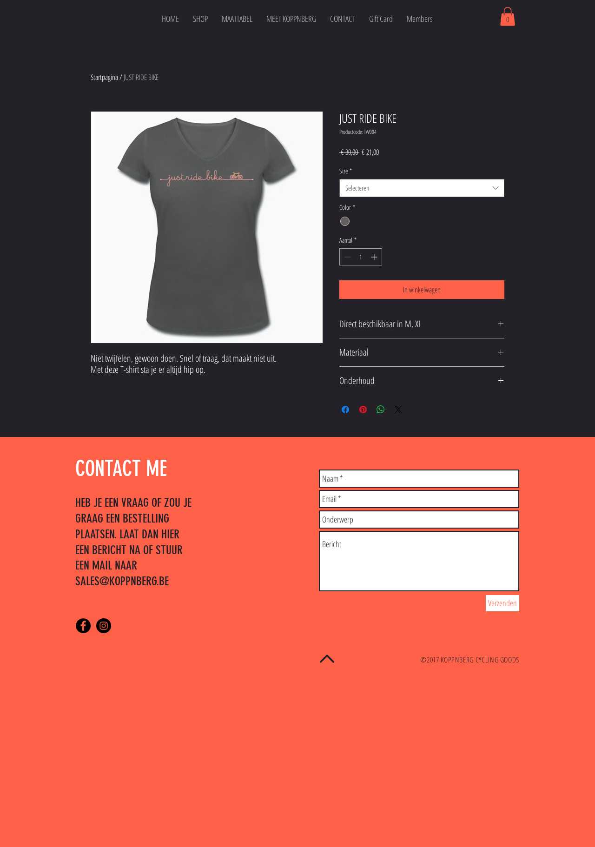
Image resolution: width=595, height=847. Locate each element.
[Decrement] (346, 257)
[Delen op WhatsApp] (380, 409)
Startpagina (104, 77)
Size (345, 170)
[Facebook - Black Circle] (83, 625)
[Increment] (375, 257)
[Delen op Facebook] (345, 409)
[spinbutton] (360, 257)
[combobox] (421, 188)
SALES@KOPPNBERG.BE (122, 581)
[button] (508, 16)
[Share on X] (398, 409)
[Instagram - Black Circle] (103, 625)
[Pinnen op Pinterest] (363, 409)
